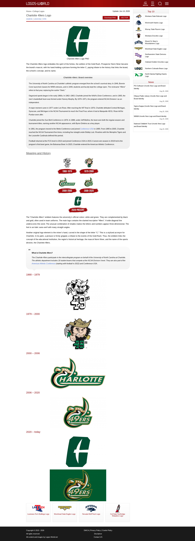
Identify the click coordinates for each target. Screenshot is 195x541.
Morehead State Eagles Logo (155, 49)
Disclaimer (98, 534)
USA (44, 19)
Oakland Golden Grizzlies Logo (156, 62)
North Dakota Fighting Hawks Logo (156, 75)
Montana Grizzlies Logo (154, 36)
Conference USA (87, 129)
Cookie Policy (107, 530)
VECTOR (124, 18)
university (37, 19)
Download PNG (110, 18)
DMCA (86, 530)
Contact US (98, 537)
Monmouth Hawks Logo (154, 23)
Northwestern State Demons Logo (155, 55)
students (29, 19)
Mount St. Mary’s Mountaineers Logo (152, 42)
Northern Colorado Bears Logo (156, 68)
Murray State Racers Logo (155, 29)
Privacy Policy (95, 530)
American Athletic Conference (44, 264)
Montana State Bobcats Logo (155, 16)
